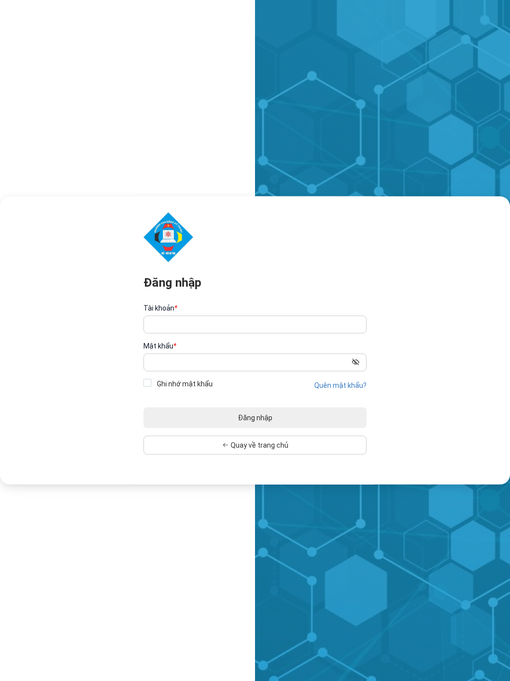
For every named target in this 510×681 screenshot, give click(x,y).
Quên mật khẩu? (340, 385)
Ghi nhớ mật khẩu (184, 384)
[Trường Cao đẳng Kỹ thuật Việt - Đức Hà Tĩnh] (168, 237)
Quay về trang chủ (258, 445)
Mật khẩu (159, 346)
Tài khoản (160, 308)
